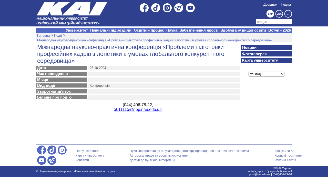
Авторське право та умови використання (159, 155)
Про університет (88, 151)
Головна (43, 35)
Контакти (82, 160)
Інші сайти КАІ (285, 151)
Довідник (270, 4)
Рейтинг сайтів (285, 160)
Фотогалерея (254, 54)
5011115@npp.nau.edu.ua (138, 109)
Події (58, 35)
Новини (249, 47)
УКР (270, 14)
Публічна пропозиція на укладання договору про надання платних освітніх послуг (189, 151)
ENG (279, 14)
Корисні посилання (289, 155)
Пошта (286, 4)
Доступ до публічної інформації (152, 160)
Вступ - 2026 (279, 30)
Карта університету (260, 60)
